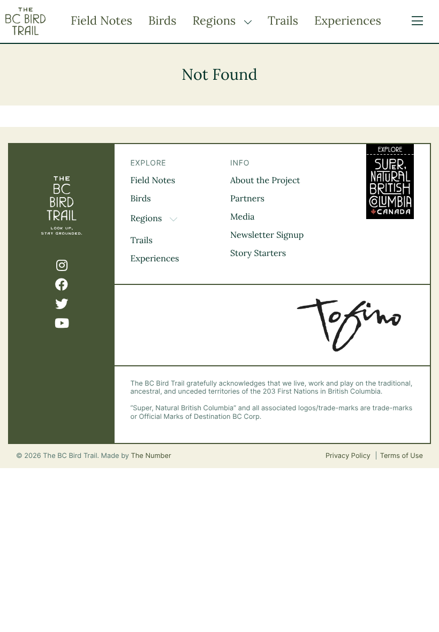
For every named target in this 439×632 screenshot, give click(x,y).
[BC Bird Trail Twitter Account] (61, 304)
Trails (283, 20)
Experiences (347, 20)
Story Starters (258, 253)
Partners (247, 198)
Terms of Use (401, 456)
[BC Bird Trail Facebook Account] (61, 285)
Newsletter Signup (267, 235)
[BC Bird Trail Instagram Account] (61, 265)
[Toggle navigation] (414, 21)
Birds (162, 20)
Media (242, 217)
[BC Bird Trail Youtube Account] (62, 323)
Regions (215, 20)
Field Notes (101, 20)
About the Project (265, 180)
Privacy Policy (349, 456)
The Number (151, 456)
